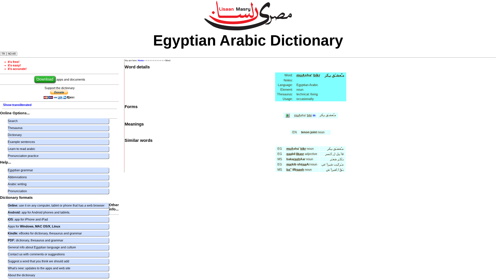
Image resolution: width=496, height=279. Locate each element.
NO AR (12, 53)
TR (3, 53)
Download (44, 79)
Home (141, 60)
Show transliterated (17, 105)
